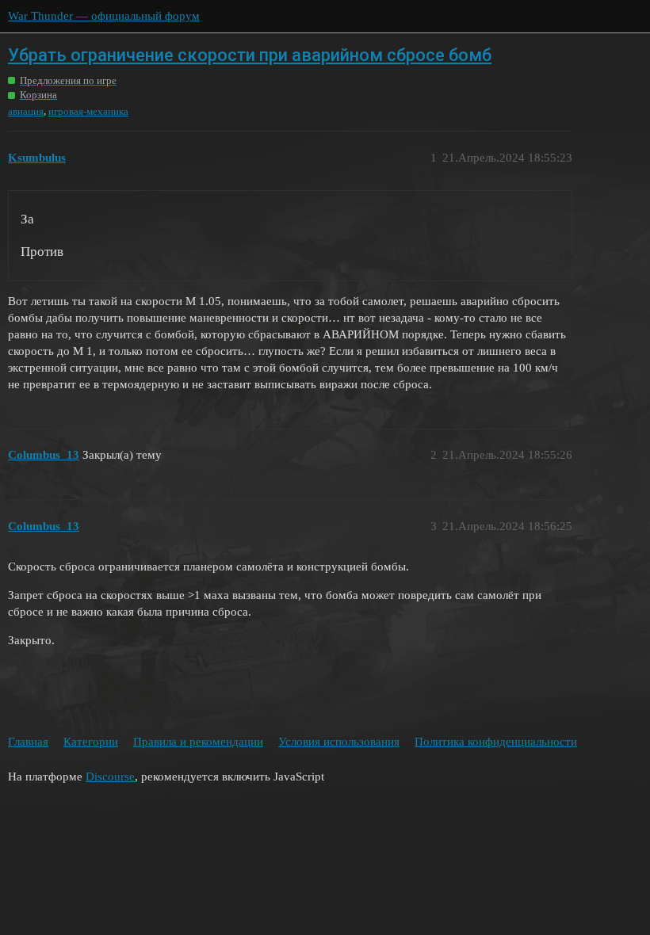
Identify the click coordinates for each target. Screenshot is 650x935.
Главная (28, 741)
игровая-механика (88, 111)
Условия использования (339, 741)
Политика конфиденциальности (496, 741)
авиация (26, 111)
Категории (90, 741)
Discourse (110, 776)
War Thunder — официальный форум (104, 16)
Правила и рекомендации (198, 741)
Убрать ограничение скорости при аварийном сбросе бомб (249, 55)
